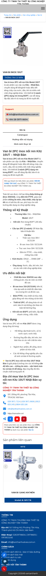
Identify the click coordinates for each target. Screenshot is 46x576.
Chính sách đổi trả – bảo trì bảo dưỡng (22, 552)
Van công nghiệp (29, 15)
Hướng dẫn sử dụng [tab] (22, 139)
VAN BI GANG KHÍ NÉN (23, 492)
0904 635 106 (21, 404)
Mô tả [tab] (22, 130)
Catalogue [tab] (22, 135)
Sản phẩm (17, 15)
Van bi (39, 15)
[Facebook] (10, 419)
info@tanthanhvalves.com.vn (23, 114)
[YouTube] (17, 419)
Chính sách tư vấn (12, 557)
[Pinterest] (24, 419)
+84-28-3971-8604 (18, 119)
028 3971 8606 (28, 402)
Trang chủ (7, 15)
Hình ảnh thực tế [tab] (22, 144)
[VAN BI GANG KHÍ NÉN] (23, 470)
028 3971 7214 (14, 402)
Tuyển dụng (10, 560)
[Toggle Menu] (43, 8)
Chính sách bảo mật (13, 555)
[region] (23, 47)
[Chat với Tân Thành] (5, 561)
